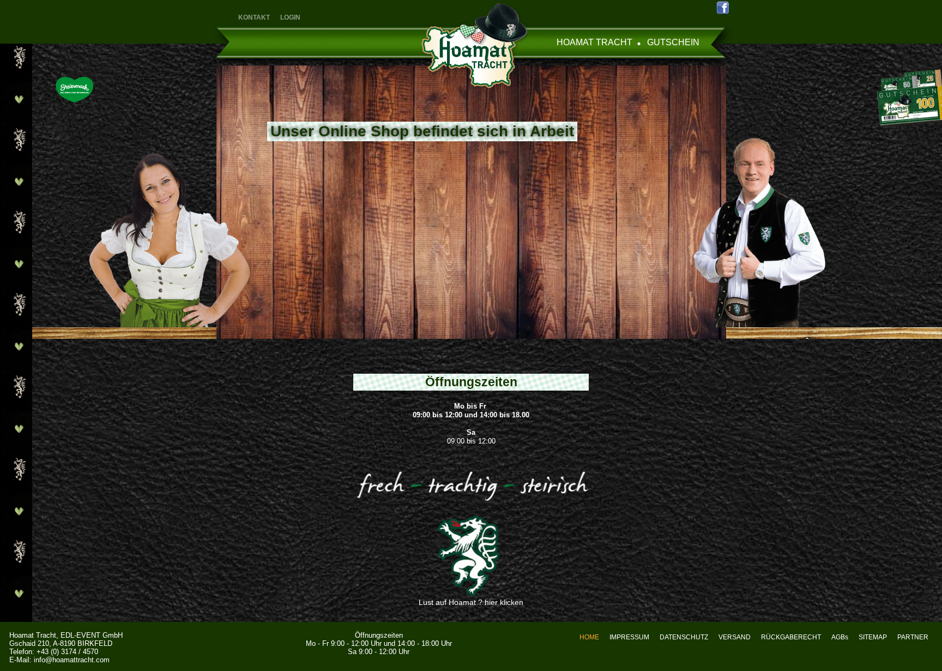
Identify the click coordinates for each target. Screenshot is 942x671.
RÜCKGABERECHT (791, 636)
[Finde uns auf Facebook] (722, 7)
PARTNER (912, 636)
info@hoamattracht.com (72, 660)
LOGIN (290, 17)
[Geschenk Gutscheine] (904, 95)
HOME (589, 636)
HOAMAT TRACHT (594, 42)
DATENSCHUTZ (684, 636)
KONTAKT (254, 17)
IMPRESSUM (629, 636)
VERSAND (734, 636)
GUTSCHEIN (673, 42)
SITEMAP (873, 636)
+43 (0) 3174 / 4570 (67, 652)
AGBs (839, 636)
